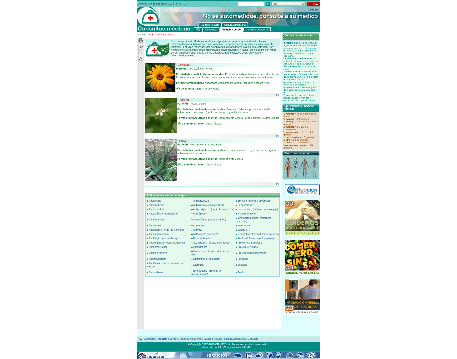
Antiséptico (199, 213)
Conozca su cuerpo (190, 338)
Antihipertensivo (158, 252)
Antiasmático (156, 209)
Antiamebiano (156, 205)
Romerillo (184, 99)
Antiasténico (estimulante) (164, 213)
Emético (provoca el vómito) (254, 200)
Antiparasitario (201, 200)
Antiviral (197, 229)
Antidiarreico (156, 225)
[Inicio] (198, 29)
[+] (277, 94)
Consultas (150, 338)
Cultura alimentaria (235, 338)
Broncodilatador (202, 238)
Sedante (242, 264)
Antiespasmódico (159, 234)
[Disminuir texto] (140, 48)
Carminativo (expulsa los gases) (212, 242)
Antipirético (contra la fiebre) (209, 205)
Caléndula (183, 64)
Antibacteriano (157, 219)
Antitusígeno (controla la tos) (209, 219)
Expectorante (245, 205)
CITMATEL (248, 347)
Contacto (313, 9)
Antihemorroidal (158, 246)
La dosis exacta (213, 338)
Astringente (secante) (205, 234)
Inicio (151, 34)
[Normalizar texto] (140, 54)
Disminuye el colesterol (206, 258)
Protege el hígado (248, 246)
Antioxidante (156, 272)
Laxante (242, 229)
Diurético (198, 264)
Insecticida (244, 225)
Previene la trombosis (250, 242)
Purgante (243, 258)
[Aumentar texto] (140, 59)
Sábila (182, 140)
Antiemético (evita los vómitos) (166, 229)
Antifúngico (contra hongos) (165, 238)
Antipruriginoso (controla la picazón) (213, 209)
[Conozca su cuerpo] (301, 177)
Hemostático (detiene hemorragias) (258, 209)
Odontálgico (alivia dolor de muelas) (258, 234)
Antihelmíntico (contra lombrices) (168, 242)
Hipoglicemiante (247, 213)
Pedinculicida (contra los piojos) (256, 238)
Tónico (241, 272)
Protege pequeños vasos (252, 252)
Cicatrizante (200, 246)
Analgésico (155, 200)
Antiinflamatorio (157, 258)
